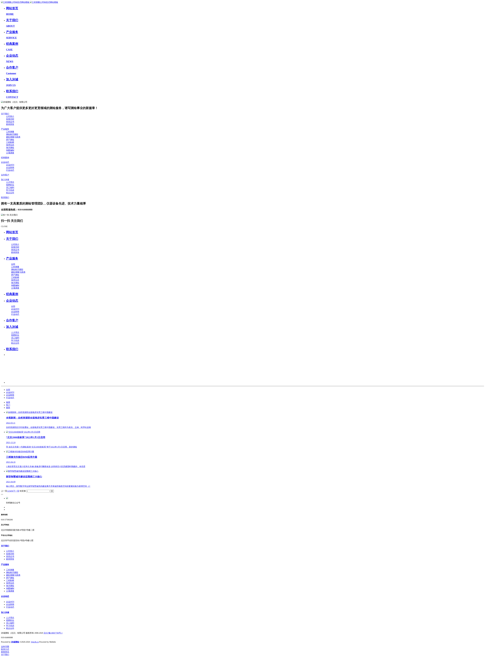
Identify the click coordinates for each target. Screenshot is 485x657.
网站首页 (12, 232)
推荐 (8, 402)
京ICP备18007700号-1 (53, 633)
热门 (8, 405)
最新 (8, 408)
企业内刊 (10, 392)
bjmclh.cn (35, 642)
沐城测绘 (15, 642)
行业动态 (10, 398)
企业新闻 (10, 395)
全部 (13, 264)
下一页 (16, 491)
